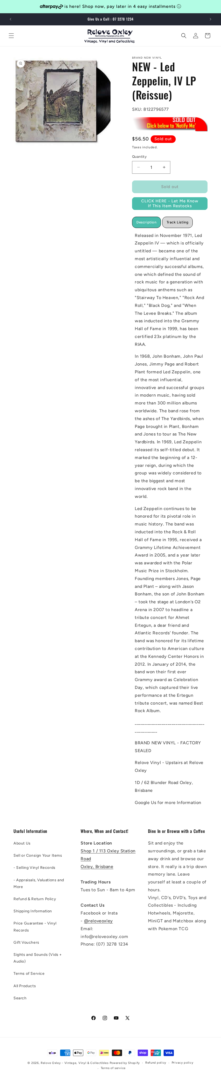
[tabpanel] (170, 519)
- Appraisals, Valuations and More (38, 883)
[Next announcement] (210, 19)
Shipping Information (32, 911)
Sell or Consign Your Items (37, 855)
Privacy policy (183, 1062)
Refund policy (155, 1062)
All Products (24, 986)
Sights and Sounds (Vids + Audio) (37, 958)
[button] (11, 36)
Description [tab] (146, 222)
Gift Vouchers (26, 942)
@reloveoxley (98, 920)
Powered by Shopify (125, 1063)
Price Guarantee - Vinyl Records (35, 926)
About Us (22, 843)
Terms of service (113, 1068)
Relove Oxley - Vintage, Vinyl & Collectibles (75, 1063)
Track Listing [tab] (178, 222)
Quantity (139, 157)
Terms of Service (29, 973)
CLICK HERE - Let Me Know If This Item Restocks (169, 203)
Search (20, 998)
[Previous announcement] (10, 19)
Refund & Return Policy (34, 899)
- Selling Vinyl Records (34, 867)
